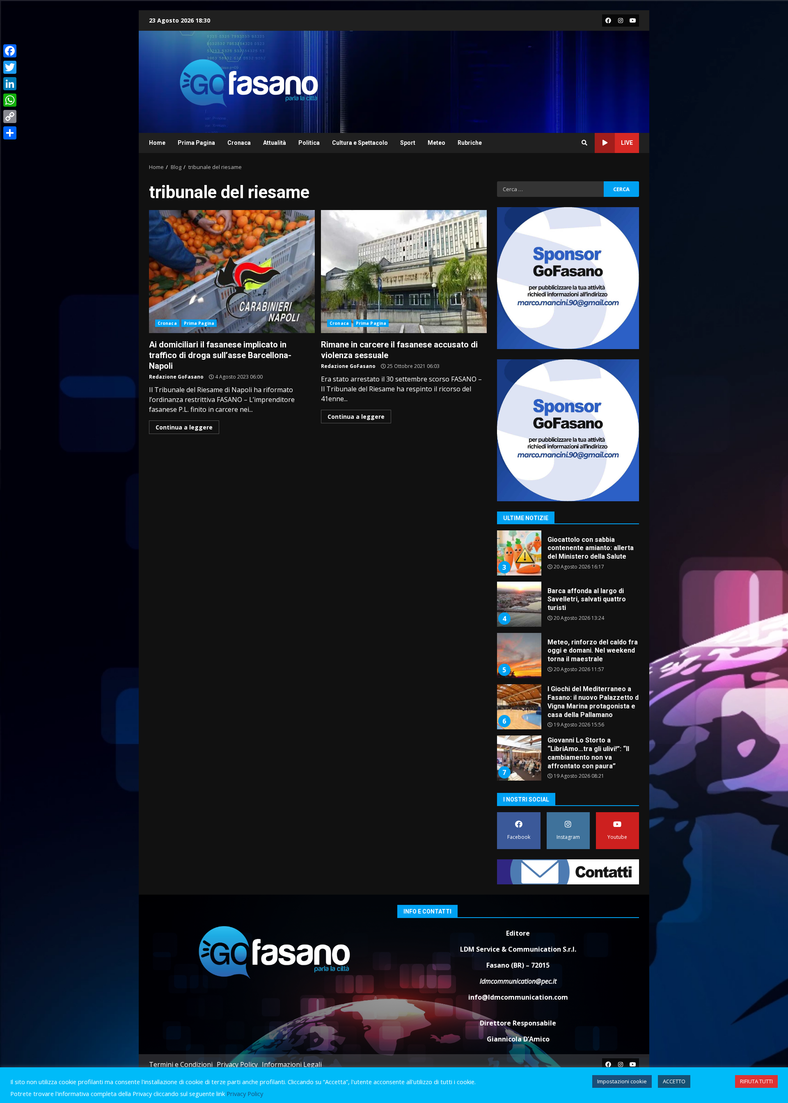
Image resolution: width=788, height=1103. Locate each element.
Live (627, 142)
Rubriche (470, 142)
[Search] (584, 143)
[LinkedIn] (10, 83)
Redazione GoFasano (176, 376)
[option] (568, 556)
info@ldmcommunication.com (518, 997)
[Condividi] (10, 133)
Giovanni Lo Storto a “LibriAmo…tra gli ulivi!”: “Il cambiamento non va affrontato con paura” (518, 758)
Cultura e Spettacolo (360, 142)
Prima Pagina (196, 142)
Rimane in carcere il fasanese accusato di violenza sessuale (404, 271)
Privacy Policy (237, 1064)
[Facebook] (10, 51)
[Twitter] (10, 67)
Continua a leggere (184, 427)
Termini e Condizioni (181, 1064)
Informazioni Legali (292, 1064)
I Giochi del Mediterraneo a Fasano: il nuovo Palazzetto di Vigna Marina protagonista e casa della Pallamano (518, 706)
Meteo (436, 142)
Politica (309, 142)
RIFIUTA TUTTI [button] (756, 1081)
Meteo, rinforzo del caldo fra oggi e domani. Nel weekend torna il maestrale (518, 655)
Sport (407, 142)
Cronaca (239, 142)
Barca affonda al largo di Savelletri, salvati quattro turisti (518, 604)
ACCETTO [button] (674, 1081)
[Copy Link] (10, 116)
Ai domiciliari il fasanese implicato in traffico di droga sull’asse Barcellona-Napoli (232, 271)
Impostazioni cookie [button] (622, 1081)
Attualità (274, 142)
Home (157, 142)
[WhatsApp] (10, 100)
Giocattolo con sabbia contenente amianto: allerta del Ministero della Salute (518, 552)
